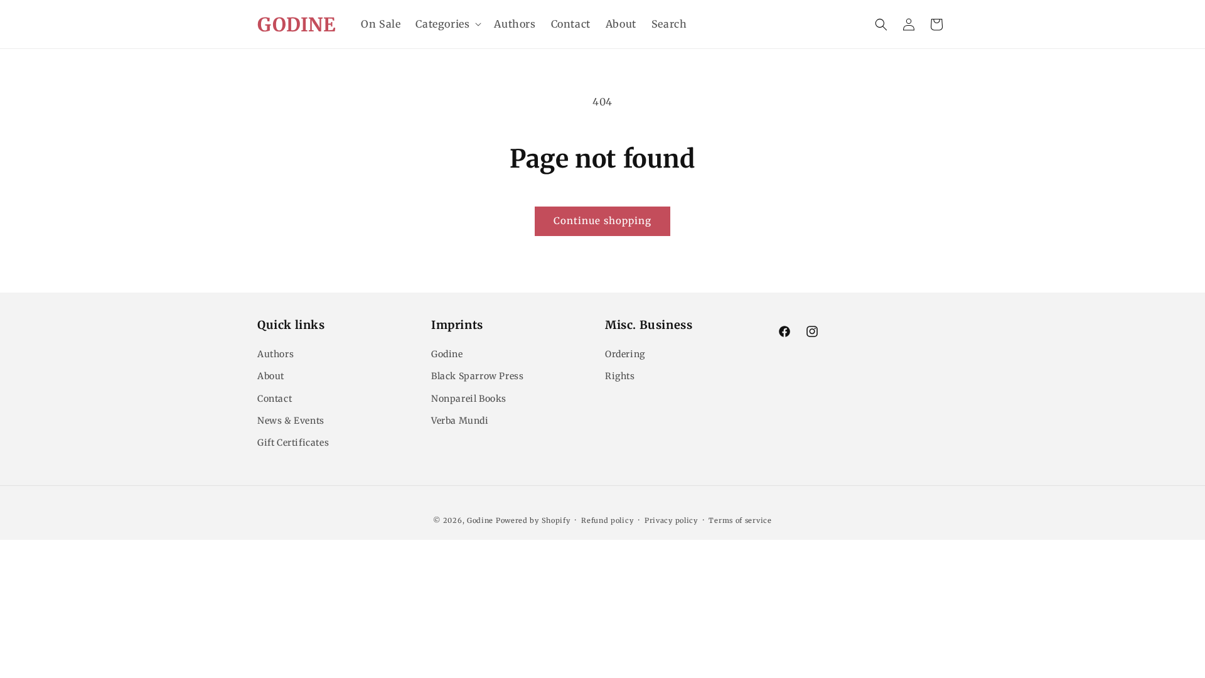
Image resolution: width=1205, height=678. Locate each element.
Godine (447, 354)
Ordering (625, 354)
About (270, 376)
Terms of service (740, 520)
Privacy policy (671, 520)
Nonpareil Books (468, 398)
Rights (620, 376)
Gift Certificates (293, 442)
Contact (274, 398)
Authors (275, 354)
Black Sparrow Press (477, 376)
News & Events (290, 420)
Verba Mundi (460, 420)
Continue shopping (602, 221)
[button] (447, 24)
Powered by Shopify (533, 520)
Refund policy (607, 520)
